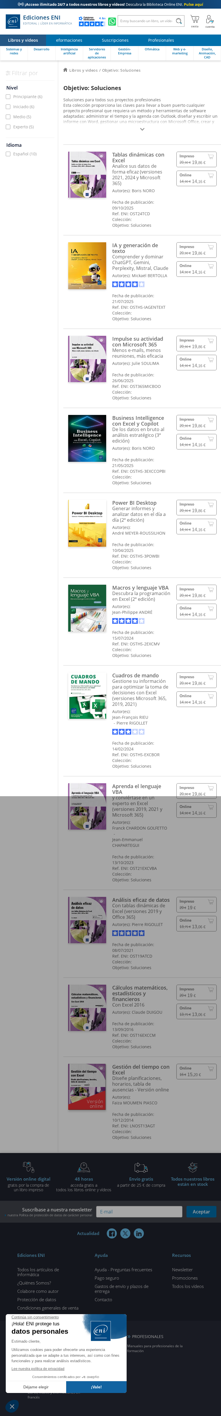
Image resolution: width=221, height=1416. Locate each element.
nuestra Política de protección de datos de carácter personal (49, 1215)
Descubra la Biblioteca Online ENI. (110, 4)
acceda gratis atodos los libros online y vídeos (83, 1184)
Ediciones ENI (47, 19)
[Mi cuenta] (210, 21)
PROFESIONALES (147, 1336)
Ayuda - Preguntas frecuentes (123, 1269)
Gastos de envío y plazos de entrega (121, 1288)
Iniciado (23, 106)
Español (25, 154)
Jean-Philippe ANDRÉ (132, 612)
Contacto (103, 1299)
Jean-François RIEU (130, 717)
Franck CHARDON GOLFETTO (139, 828)
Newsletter (182, 1269)
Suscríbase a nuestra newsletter (49, 1212)
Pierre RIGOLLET (132, 723)
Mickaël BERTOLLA (149, 275)
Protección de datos (36, 1299)
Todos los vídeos (188, 1286)
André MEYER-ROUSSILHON (138, 533)
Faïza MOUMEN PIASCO (134, 1103)
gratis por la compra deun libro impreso (28, 1184)
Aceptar (201, 1212)
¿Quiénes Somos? (34, 1283)
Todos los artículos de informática (38, 1272)
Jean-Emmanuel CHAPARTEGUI (127, 842)
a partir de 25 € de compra (141, 1182)
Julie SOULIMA (145, 363)
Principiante (27, 96)
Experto (23, 126)
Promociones (185, 1278)
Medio (22, 116)
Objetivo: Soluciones (131, 225)
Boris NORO (143, 190)
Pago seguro (107, 1278)
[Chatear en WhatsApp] (112, 22)
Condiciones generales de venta (48, 1308)
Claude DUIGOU (147, 1012)
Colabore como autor (38, 1291)
